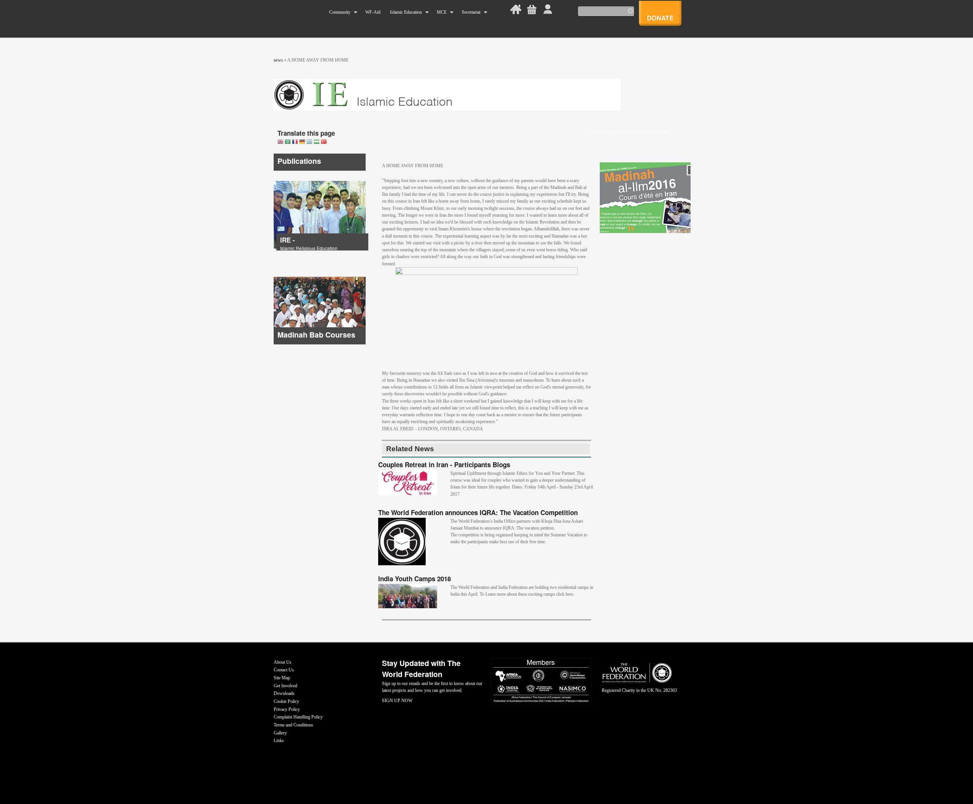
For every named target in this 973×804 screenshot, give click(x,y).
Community (337, 12)
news (278, 60)
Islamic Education (403, 12)
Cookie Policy (286, 701)
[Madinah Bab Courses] (320, 343)
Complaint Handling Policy (298, 717)
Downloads (284, 693)
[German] (302, 142)
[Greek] (309, 142)
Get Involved (285, 685)
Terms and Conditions (293, 725)
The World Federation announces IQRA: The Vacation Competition (478, 512)
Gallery (280, 733)
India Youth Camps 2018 (414, 578)
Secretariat (468, 12)
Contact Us (284, 669)
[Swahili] (317, 142)
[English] (280, 142)
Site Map (282, 677)
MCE (439, 12)
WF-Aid (372, 12)
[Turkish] (324, 142)
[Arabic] (288, 142)
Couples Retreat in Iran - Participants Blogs (444, 464)
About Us (283, 662)
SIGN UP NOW (397, 700)
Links (279, 740)
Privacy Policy (287, 709)
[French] (295, 142)
